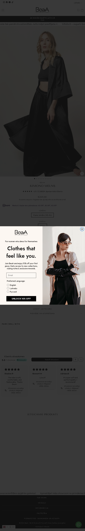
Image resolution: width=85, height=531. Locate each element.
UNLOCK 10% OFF (21, 298)
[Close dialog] (82, 229)
